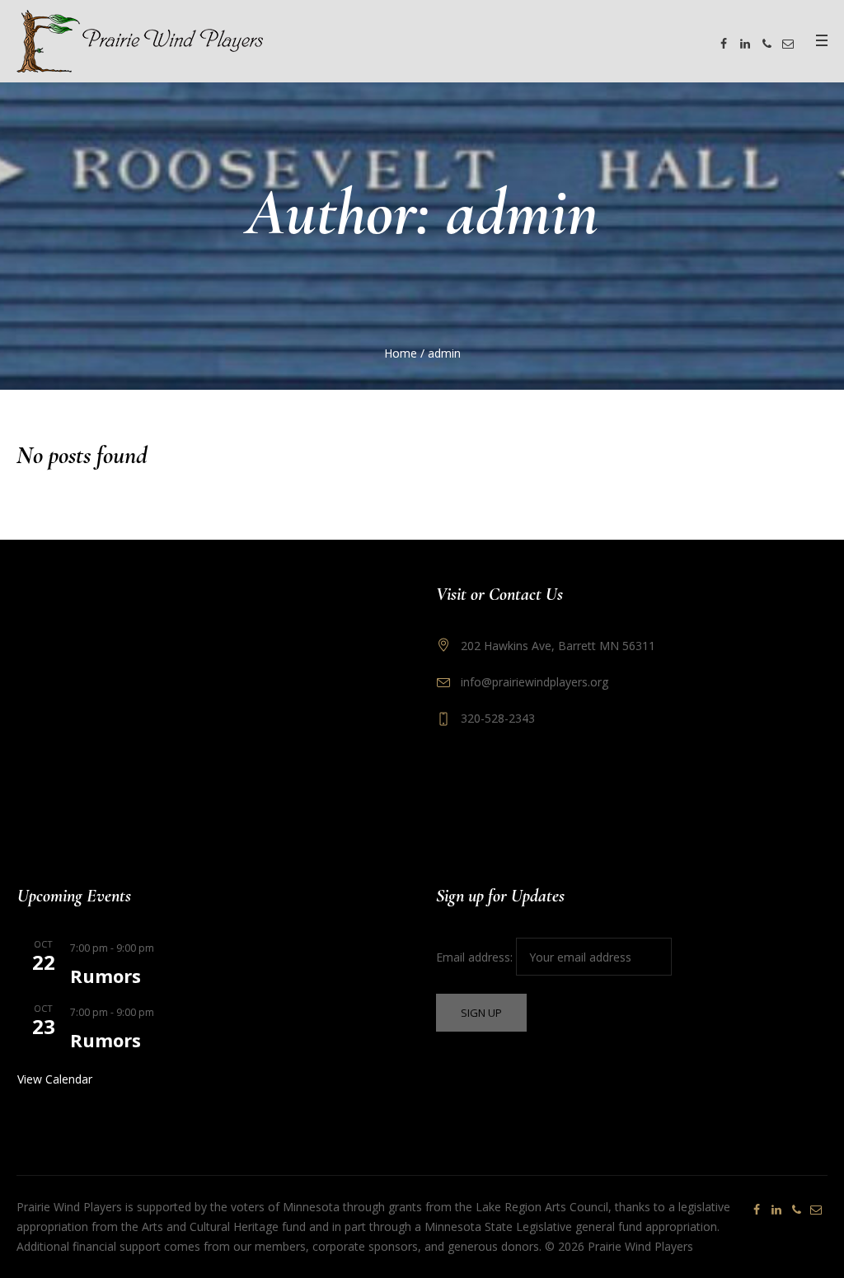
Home (400, 353)
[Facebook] (723, 43)
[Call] (766, 43)
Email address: (476, 957)
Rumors (105, 975)
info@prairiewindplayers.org (534, 682)
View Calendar (54, 1079)
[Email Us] (788, 43)
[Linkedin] (745, 43)
